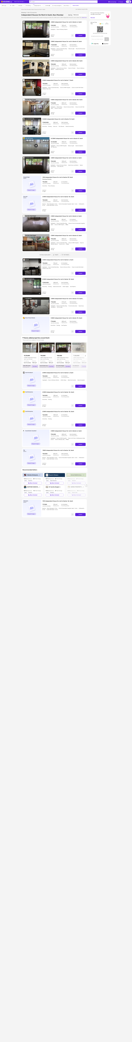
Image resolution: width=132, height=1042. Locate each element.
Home (22, 9)
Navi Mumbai (28, 9)
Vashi (32, 9)
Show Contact (33, 483)
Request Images (31, 190)
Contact (80, 35)
